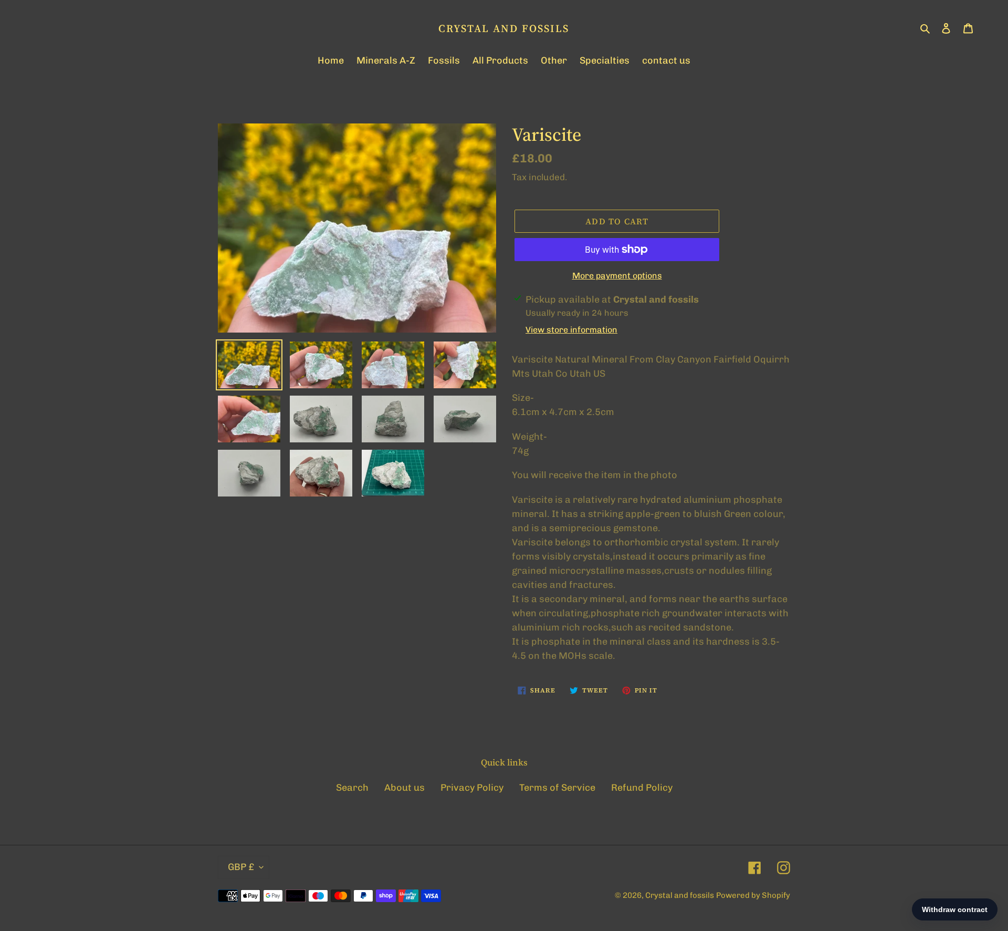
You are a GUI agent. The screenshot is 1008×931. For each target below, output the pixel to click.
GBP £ (241, 867)
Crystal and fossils (503, 28)
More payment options (617, 276)
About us (404, 787)
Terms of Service (557, 787)
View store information (571, 330)
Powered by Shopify (753, 895)
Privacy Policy (471, 787)
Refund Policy (642, 787)
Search (352, 787)
